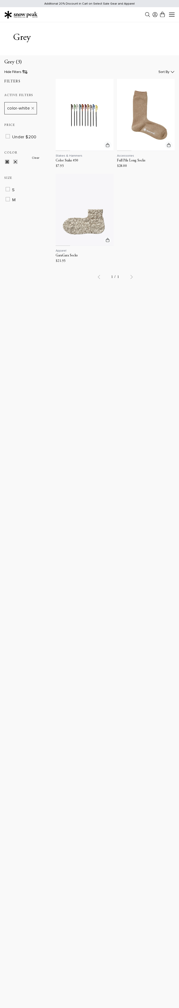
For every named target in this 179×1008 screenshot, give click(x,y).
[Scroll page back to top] (167, 996)
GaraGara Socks (67, 255)
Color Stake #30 (67, 160)
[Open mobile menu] (172, 15)
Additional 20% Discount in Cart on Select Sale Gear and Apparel (89, 3)
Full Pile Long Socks (131, 160)
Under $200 (24, 137)
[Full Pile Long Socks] (146, 115)
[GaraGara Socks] (85, 210)
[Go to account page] (155, 15)
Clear (35, 158)
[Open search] (148, 15)
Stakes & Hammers (69, 155)
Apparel (61, 250)
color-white (18, 108)
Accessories (125, 155)
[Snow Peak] (21, 15)
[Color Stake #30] (85, 115)
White (18, 162)
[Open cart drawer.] (162, 14)
